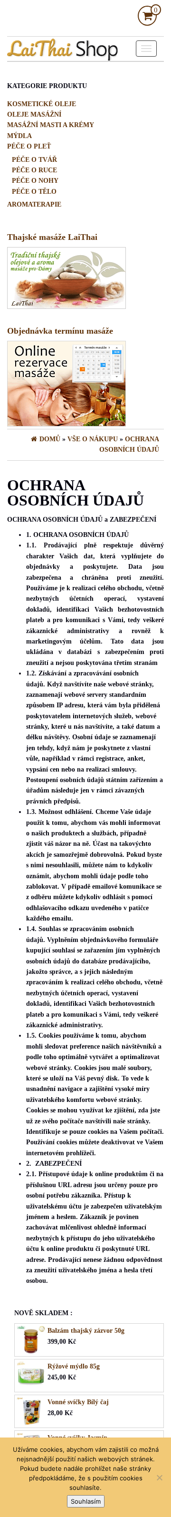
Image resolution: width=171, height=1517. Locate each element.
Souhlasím (86, 1501)
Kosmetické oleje (41, 104)
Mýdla (19, 135)
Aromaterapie (34, 204)
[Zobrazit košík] (147, 17)
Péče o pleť (29, 146)
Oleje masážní (34, 114)
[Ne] (159, 1477)
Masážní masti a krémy (50, 125)
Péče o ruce (34, 170)
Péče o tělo (34, 191)
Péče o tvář (34, 159)
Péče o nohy (35, 180)
